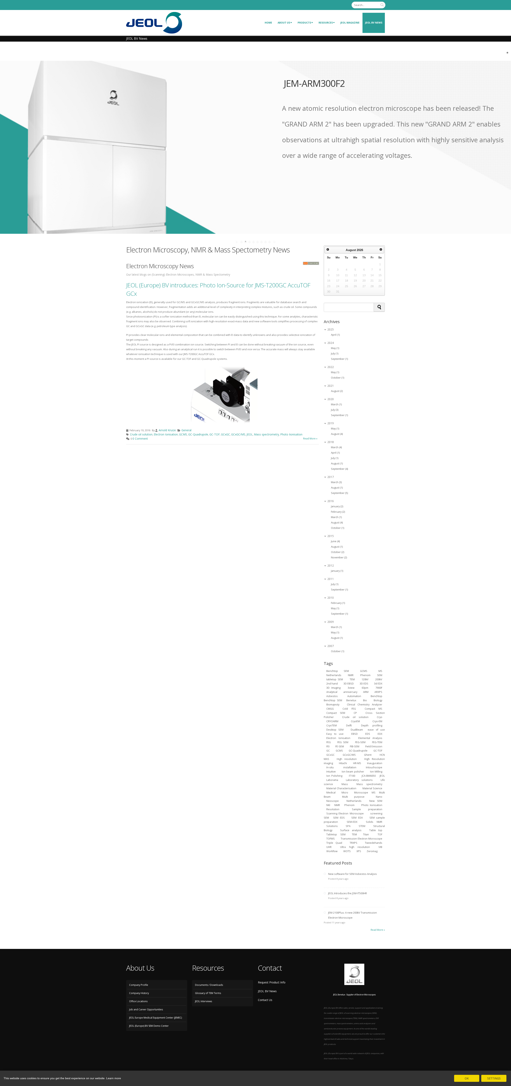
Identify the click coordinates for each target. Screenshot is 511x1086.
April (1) (335, 334)
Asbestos (332, 696)
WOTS (347, 851)
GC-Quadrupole (198, 434)
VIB (380, 847)
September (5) (339, 493)
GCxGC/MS (238, 434)
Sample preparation (367, 809)
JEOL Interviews (203, 1001)
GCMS (183, 434)
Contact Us (265, 1000)
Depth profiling (371, 725)
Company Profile (138, 985)
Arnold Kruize (167, 430)
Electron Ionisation (166, 434)
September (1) (339, 359)
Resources (326, 22)
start (237, 241)
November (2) (339, 557)
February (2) (338, 511)
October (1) (337, 377)
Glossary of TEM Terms (208, 993)
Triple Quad (334, 843)
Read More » (310, 438)
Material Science (372, 788)
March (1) (336, 404)
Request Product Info (271, 982)
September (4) (339, 469)
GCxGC (225, 434)
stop (273, 241)
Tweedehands (373, 843)
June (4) (335, 541)
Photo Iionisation (291, 434)
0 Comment (140, 438)
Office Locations (138, 1001)
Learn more (113, 1078)
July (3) (334, 409)
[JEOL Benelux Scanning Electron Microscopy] (154, 22)
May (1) (335, 348)
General (186, 430)
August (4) (337, 434)
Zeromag (372, 851)
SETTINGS (494, 1078)
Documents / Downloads (209, 985)
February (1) (338, 603)
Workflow (332, 851)
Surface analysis (350, 830)
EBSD (354, 734)
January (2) (337, 506)
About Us (284, 22)
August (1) (337, 463)
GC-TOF (214, 434)
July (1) (334, 353)
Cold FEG (349, 708)
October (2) (337, 552)
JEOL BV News (373, 22)
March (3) (336, 482)
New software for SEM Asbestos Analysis (352, 874)
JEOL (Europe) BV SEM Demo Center (149, 1026)
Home (268, 22)
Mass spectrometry (266, 434)
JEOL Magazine (349, 22)
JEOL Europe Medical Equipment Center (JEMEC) (155, 1017)
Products (304, 22)
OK (467, 1078)
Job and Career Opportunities (146, 1009)
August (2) (337, 391)
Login (345, 4)
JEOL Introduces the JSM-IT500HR (347, 893)
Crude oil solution (141, 434)
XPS (359, 851)
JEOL (250, 434)
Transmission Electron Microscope (361, 838)
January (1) (337, 571)
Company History (139, 993)
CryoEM (355, 721)
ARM (365, 692)
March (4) (336, 447)
